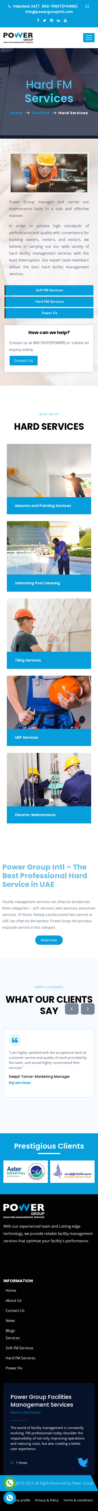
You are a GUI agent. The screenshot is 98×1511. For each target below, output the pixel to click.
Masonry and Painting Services (43, 505)
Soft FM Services (20, 1347)
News (10, 1320)
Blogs (10, 1330)
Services (41, 113)
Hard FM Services (20, 1358)
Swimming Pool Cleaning (37, 582)
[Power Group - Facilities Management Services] (18, 38)
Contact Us (23, 360)
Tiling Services (28, 660)
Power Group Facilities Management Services (41, 1400)
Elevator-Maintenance (35, 814)
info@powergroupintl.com (49, 11)
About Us (14, 1300)
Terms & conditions (78, 1500)
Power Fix (14, 1368)
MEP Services (26, 737)
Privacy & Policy (47, 1500)
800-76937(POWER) (60, 6)
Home (17, 113)
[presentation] (72, 1009)
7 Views (21, 1463)
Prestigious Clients (49, 1146)
